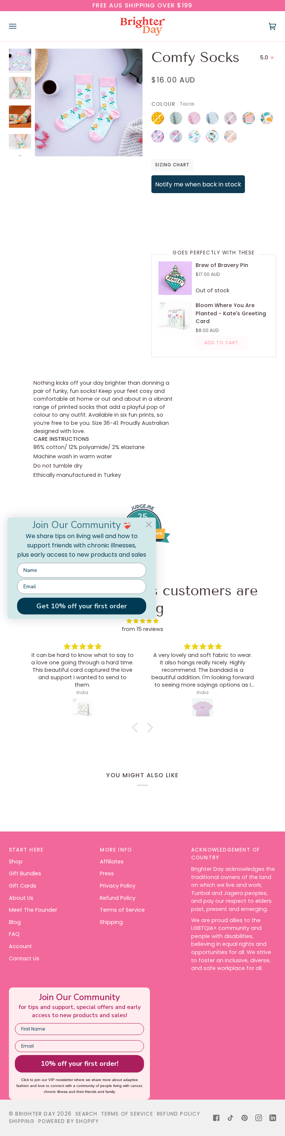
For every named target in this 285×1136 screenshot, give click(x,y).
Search (86, 1113)
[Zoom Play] (88, 103)
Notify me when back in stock (198, 184)
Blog (15, 922)
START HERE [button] (26, 849)
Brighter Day (35, 1113)
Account (20, 946)
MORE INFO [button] (116, 849)
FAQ (14, 934)
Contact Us (24, 958)
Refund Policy (117, 898)
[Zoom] (48, 142)
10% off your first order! (79, 1063)
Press (107, 873)
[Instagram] (258, 1117)
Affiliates (112, 861)
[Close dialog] (149, 524)
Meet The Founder (33, 910)
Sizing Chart (172, 165)
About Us (21, 898)
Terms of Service (122, 910)
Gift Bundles (25, 873)
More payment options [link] (182, 227)
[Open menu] (20, 26)
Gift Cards (22, 885)
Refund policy (178, 1113)
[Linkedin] (272, 1117)
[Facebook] (216, 1117)
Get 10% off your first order (81, 606)
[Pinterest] (244, 1117)
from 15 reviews (142, 629)
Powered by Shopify (68, 1121)
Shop (16, 861)
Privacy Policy (117, 885)
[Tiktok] (230, 1117)
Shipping (111, 922)
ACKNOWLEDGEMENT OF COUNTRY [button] (225, 853)
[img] (82, 646)
